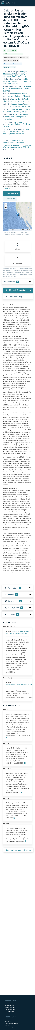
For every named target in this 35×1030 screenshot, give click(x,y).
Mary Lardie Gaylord (21, 114)
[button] (17, 214)
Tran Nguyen (18, 122)
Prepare (7, 1026)
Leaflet (10, 230)
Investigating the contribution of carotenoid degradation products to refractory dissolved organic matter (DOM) (17, 143)
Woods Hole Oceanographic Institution (16, 100)
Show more (6, 188)
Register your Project (11, 1023)
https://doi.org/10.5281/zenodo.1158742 (19, 684)
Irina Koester (15, 109)
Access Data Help (10, 1010)
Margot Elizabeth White (15, 72)
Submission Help (10, 1028)
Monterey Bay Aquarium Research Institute (17, 105)
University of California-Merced (16, 96)
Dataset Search (9, 1005)
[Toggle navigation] (32, 3)
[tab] (18, 290)
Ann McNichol (16, 99)
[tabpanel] (17, 441)
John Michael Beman (19, 94)
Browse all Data (10, 1007)
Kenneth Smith (17, 104)
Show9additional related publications (18, 850)
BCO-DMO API (9, 1012)
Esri (20, 230)
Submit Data (8, 1021)
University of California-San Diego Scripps (15, 75)
